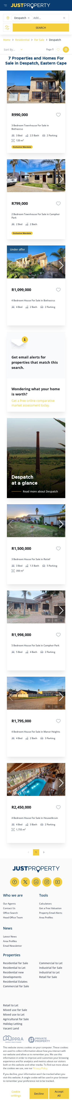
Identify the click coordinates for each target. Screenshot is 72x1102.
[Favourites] (58, 114)
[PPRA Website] (13, 1040)
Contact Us (9, 908)
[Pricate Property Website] (39, 1040)
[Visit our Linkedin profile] (36, 882)
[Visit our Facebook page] (14, 882)
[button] (28, 17)
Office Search (10, 912)
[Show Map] (66, 49)
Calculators (45, 903)
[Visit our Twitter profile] (25, 882)
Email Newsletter (12, 945)
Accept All (59, 1093)
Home (7, 40)
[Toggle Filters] (7, 27)
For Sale (39, 40)
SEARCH (41, 27)
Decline (39, 1093)
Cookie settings (16, 1093)
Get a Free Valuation (50, 908)
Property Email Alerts (50, 912)
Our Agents (9, 903)
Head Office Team (13, 917)
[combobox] (48, 18)
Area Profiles (46, 917)
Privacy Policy (40, 1068)
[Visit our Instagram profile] (46, 882)
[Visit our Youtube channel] (57, 882)
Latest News (10, 936)
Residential (22, 40)
